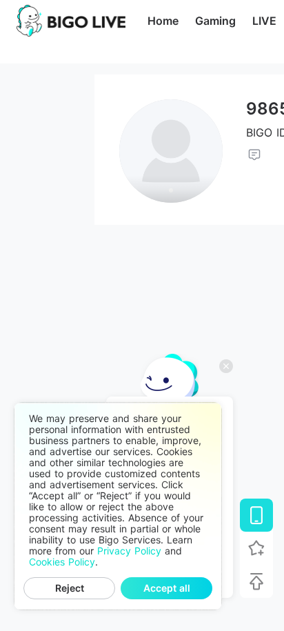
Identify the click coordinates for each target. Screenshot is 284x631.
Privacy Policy (129, 551)
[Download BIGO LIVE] (256, 515)
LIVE (264, 21)
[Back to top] (256, 581)
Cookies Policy (62, 562)
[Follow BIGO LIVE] (256, 548)
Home (163, 21)
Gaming (215, 21)
